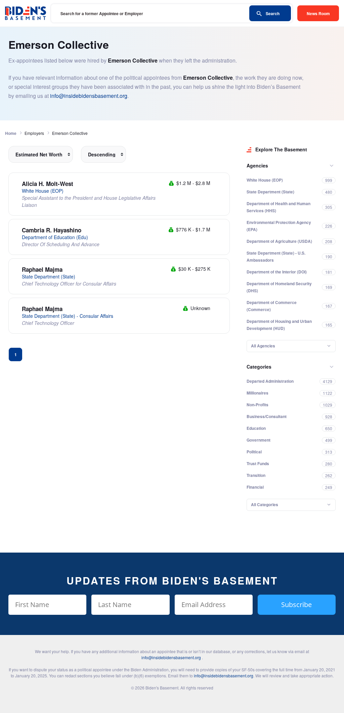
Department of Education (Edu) (55, 237)
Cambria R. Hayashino (51, 230)
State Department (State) (48, 276)
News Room (318, 13)
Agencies (257, 165)
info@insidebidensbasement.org (88, 96)
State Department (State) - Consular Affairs (67, 315)
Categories (259, 366)
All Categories (264, 504)
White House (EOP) (42, 190)
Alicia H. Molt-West (47, 184)
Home (10, 133)
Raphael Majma (42, 269)
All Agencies (263, 346)
